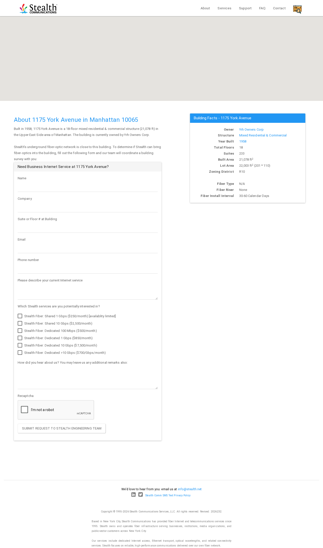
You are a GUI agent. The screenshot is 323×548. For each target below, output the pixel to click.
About (205, 8)
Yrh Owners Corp (251, 129)
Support (245, 8)
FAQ (262, 8)
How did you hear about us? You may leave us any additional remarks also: (73, 362)
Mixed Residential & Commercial (263, 135)
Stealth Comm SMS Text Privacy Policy (168, 495)
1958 (242, 141)
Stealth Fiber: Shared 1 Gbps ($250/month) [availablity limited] (69, 316)
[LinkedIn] (133, 495)
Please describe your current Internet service (50, 280)
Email (22, 239)
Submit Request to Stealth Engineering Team (61, 428)
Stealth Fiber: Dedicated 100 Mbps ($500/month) (60, 331)
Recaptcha (26, 396)
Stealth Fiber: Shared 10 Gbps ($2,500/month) (58, 323)
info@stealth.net (190, 489)
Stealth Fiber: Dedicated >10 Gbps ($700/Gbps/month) (64, 353)
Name (22, 178)
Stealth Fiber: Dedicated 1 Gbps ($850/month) (58, 338)
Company (25, 198)
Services (224, 8)
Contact (279, 8)
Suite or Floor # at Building (37, 219)
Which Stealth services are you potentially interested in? (59, 306)
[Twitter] (140, 495)
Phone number (28, 260)
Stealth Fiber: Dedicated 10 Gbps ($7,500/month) (60, 345)
